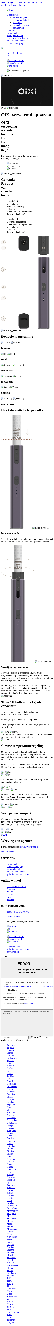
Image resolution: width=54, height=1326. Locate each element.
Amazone (11, 889)
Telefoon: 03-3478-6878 (18, 911)
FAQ (9, 55)
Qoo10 (10, 894)
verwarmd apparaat (21, 17)
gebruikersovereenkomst (18, 874)
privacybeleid (13, 952)
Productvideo (13, 33)
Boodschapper (13, 916)
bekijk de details (8, 851)
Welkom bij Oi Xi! (9, 2)
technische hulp (14, 869)
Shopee (10, 899)
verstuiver (17, 22)
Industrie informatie (16, 53)
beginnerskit (18, 27)
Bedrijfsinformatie (15, 35)
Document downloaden (17, 38)
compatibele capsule (22, 25)
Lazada (10, 897)
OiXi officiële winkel (16, 886)
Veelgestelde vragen (16, 40)
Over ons (11, 30)
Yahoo (10, 891)
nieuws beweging (15, 43)
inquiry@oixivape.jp (29, 847)
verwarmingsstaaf (21, 20)
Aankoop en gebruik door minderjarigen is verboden (21, 3)
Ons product (12, 15)
